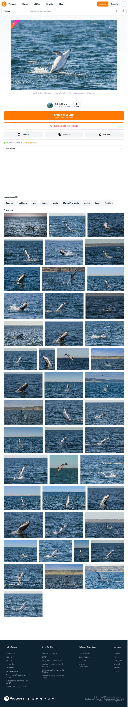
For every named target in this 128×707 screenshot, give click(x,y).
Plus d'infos (10, 149)
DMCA (43, 657)
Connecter (113, 4)
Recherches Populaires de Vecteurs (52, 665)
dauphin (9, 203)
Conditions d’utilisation (91, 699)
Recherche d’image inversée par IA (14, 676)
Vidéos (37, 4)
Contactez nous (83, 657)
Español (115, 657)
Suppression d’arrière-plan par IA (17, 682)
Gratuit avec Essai (63, 116)
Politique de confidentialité (112, 699)
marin (55, 203)
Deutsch (115, 664)
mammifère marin (71, 203)
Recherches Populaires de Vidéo (52, 676)
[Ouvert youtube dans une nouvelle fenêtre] (53, 698)
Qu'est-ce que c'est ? (30, 143)
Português (116, 660)
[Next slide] (118, 203)
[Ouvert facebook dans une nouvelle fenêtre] (29, 698)
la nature (23, 203)
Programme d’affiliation (51, 660)
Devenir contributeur (82, 665)
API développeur (13, 671)
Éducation (10, 668)
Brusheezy (10, 653)
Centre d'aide (82, 653)
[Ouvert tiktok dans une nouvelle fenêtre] (45, 698)
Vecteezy (9, 657)
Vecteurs (12, 4)
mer (34, 203)
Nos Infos (81, 660)
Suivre (75, 107)
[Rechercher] (114, 11)
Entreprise (10, 664)
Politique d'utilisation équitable (108, 700)
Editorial (49, 4)
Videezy (9, 660)
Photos (25, 4)
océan (87, 203)
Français (115, 668)
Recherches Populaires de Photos (52, 671)
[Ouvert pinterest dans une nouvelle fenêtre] (41, 698)
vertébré (109, 203)
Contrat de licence (48, 653)
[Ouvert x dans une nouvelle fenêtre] (49, 698)
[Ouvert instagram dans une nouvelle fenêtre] (33, 698)
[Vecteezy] (4, 4)
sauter (44, 203)
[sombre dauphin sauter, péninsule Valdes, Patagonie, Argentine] (25, 225)
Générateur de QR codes (16, 686)
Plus (61, 4)
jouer (97, 203)
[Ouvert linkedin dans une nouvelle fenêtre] (37, 698)
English (115, 653)
